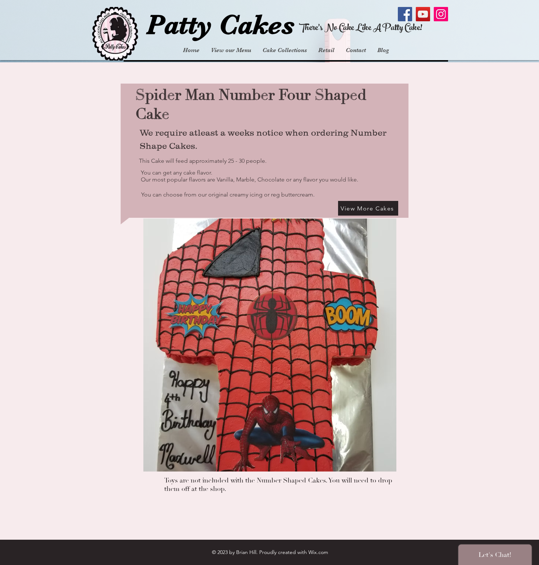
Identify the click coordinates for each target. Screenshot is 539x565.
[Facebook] (405, 14)
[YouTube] (423, 14)
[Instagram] (441, 14)
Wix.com (318, 552)
